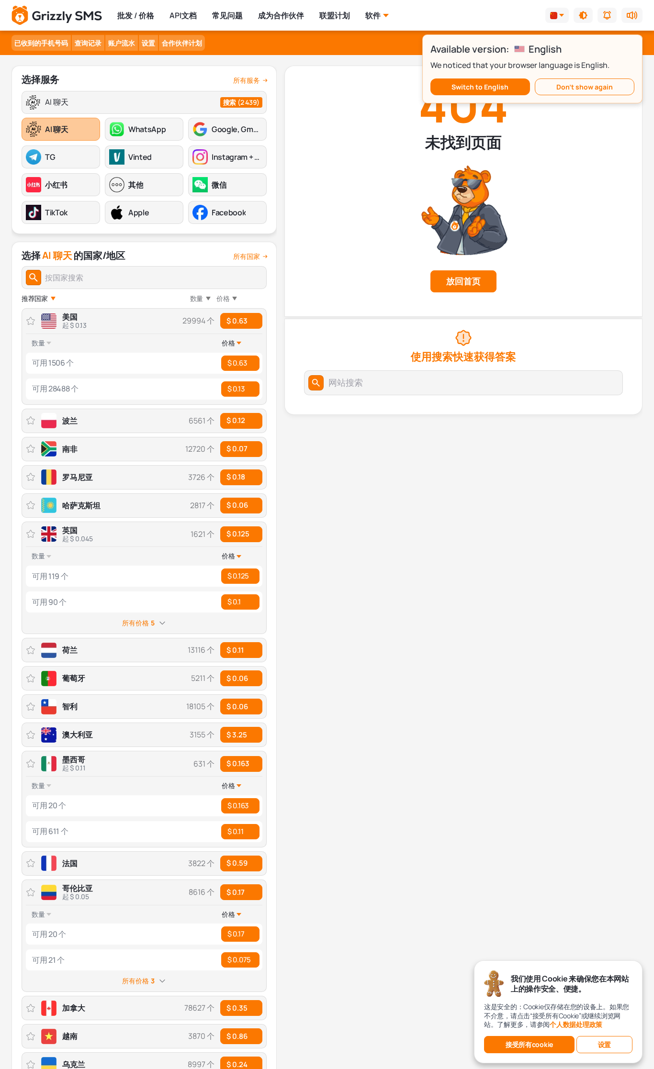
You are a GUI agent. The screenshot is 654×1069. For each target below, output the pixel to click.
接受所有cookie (529, 1044)
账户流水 (121, 42)
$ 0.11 (235, 831)
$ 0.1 (234, 602)
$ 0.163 (237, 763)
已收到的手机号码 (41, 42)
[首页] (56, 15)
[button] (583, 15)
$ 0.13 (235, 389)
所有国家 (246, 256)
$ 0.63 (237, 321)
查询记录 (88, 42)
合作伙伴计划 (182, 42)
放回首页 (463, 281)
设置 (148, 42)
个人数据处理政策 (576, 1024)
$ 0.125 (237, 534)
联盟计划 (334, 15)
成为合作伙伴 (281, 15)
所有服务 (246, 80)
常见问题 (227, 15)
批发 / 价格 (135, 15)
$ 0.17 (235, 892)
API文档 (183, 15)
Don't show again (584, 86)
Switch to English (479, 86)
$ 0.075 (239, 960)
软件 (373, 15)
